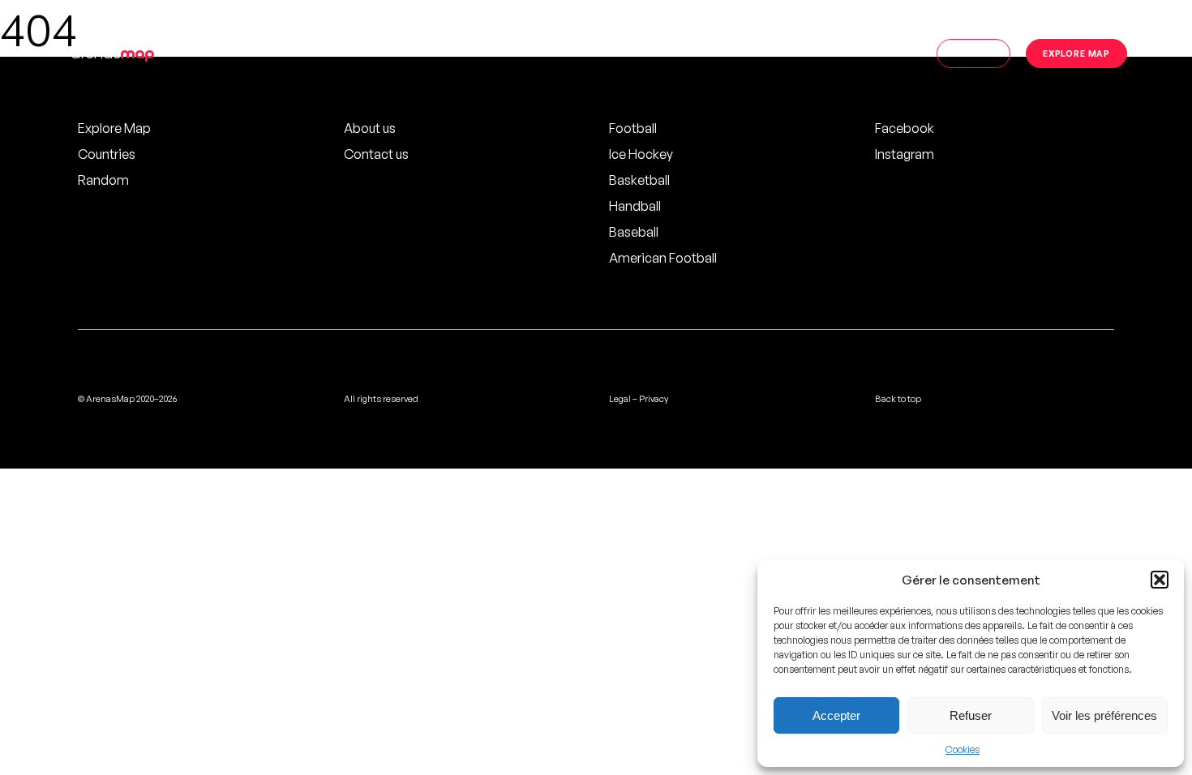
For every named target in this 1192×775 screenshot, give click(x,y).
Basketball (639, 180)
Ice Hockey (641, 154)
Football (633, 128)
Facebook (904, 128)
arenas (112, 53)
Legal (620, 399)
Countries (106, 154)
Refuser (971, 715)
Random (103, 180)
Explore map (1076, 53)
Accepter (836, 715)
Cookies (962, 749)
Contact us (376, 154)
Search (973, 53)
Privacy (653, 399)
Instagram (904, 154)
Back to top (898, 399)
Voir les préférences (1104, 715)
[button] (1159, 580)
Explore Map (114, 128)
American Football (663, 258)
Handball (635, 206)
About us (370, 128)
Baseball (633, 232)
